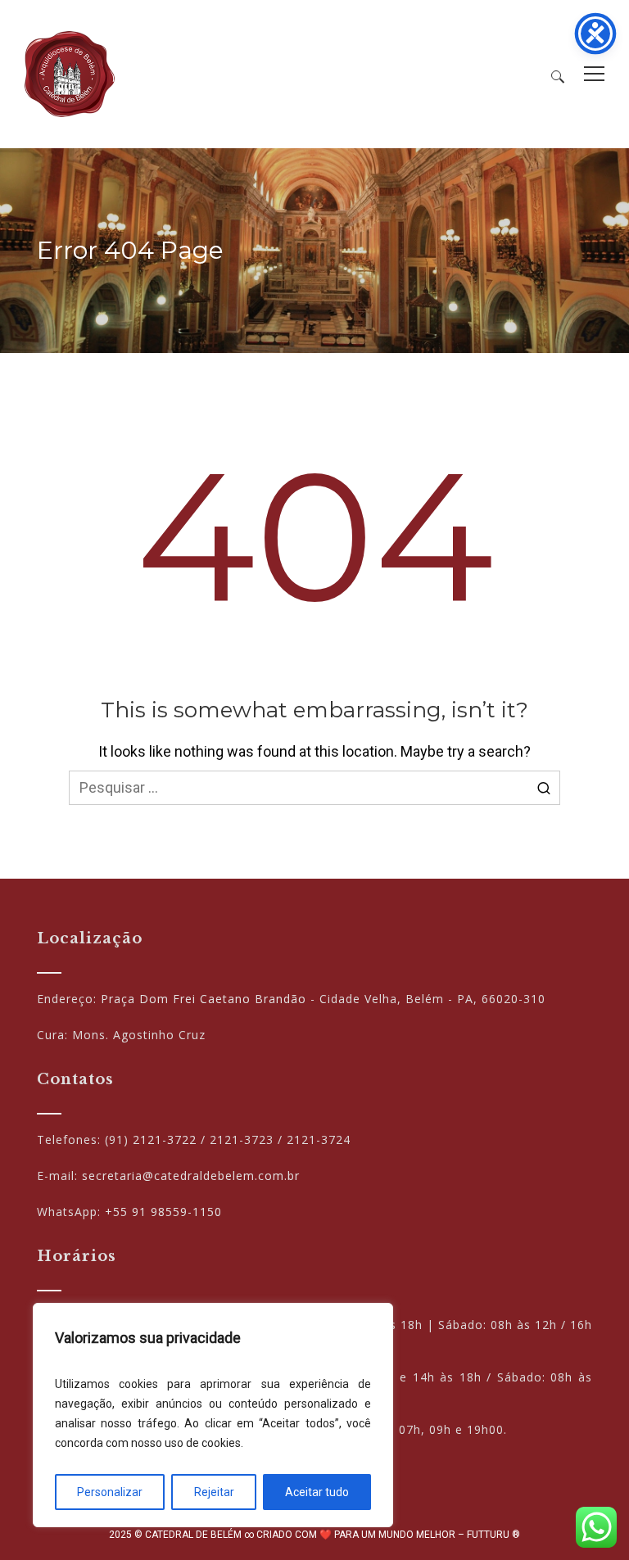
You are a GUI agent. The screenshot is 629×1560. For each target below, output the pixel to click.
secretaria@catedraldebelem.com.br (191, 1175)
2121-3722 (165, 1139)
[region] (213, 1415)
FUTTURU (488, 1534)
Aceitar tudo (317, 1492)
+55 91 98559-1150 (163, 1211)
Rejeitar (214, 1492)
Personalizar (110, 1492)
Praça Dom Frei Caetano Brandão (203, 998)
